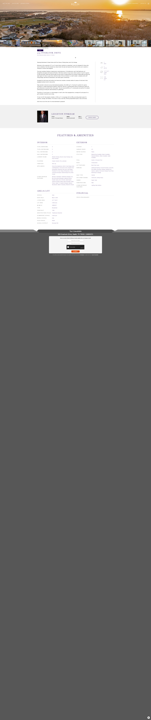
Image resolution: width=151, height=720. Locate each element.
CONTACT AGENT (92, 117)
